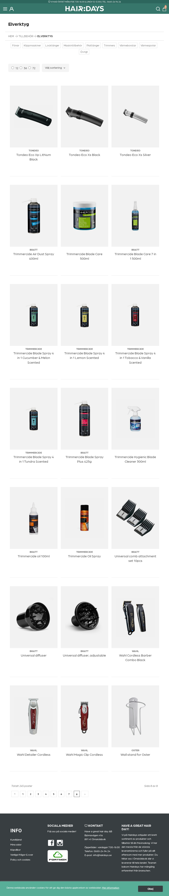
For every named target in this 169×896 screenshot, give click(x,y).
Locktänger (52, 45)
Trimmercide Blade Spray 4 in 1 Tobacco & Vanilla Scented (135, 357)
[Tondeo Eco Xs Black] (84, 116)
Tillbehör (26, 36)
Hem (11, 36)
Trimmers (109, 45)
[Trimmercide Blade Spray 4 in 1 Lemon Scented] (84, 315)
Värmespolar (148, 45)
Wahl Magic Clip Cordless (84, 754)
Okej (150, 888)
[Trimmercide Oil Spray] (84, 518)
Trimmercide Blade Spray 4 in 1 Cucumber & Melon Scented (33, 357)
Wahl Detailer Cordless (33, 754)
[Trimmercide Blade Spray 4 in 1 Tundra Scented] (34, 419)
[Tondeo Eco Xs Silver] (135, 116)
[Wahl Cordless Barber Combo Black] (135, 617)
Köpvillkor (15, 849)
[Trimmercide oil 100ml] (34, 518)
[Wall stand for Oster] (135, 716)
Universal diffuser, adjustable (84, 655)
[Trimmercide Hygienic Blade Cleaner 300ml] (135, 419)
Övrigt (84, 51)
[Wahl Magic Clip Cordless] (84, 716)
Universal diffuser (34, 655)
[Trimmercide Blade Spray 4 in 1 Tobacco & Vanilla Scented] (135, 315)
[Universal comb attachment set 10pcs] (135, 518)
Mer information (110, 887)
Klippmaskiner (32, 45)
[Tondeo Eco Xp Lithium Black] (34, 116)
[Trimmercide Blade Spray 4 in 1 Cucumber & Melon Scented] (34, 315)
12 (16, 68)
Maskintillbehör (73, 45)
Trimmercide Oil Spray (84, 556)
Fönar (15, 45)
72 (33, 68)
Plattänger (93, 45)
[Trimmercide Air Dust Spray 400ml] (34, 216)
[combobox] (55, 68)
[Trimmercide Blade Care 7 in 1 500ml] (135, 216)
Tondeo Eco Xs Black (84, 155)
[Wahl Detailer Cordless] (34, 716)
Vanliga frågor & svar (21, 854)
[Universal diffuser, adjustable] (84, 617)
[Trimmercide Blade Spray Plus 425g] (84, 419)
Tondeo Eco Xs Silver (135, 155)
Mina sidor (15, 844)
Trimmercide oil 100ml (34, 556)
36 (25, 68)
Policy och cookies (20, 859)
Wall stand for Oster (135, 754)
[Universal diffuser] (34, 617)
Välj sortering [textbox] (53, 67)
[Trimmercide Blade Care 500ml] (84, 216)
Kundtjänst (16, 839)
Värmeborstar (128, 45)
